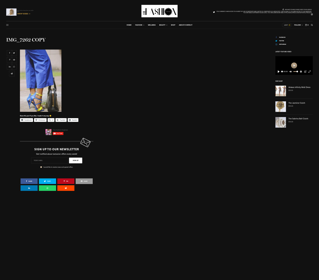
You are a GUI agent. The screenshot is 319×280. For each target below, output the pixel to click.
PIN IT (58, 80)
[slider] (282, 71)
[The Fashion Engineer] (159, 11)
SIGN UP (76, 160)
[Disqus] (159, 229)
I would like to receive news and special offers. (58, 167)
